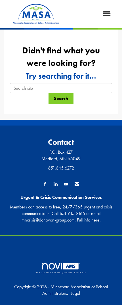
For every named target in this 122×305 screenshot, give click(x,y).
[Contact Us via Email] (77, 184)
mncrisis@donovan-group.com (48, 220)
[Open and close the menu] (91, 14)
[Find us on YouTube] (66, 184)
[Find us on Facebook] (45, 184)
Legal (75, 293)
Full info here (88, 220)
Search (61, 98)
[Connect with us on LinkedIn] (55, 184)
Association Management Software (61, 272)
